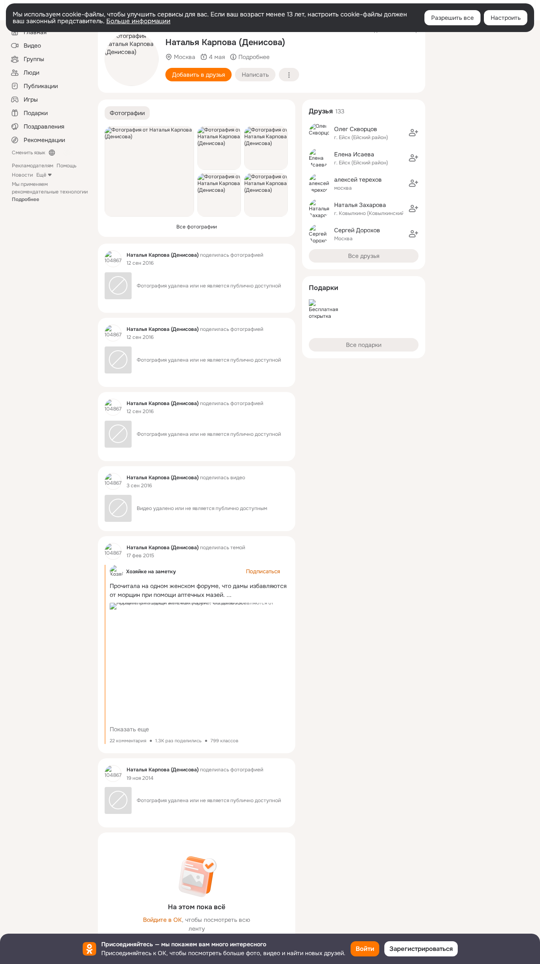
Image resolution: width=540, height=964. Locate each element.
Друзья (321, 111)
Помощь (66, 165)
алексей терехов (358, 179)
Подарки (323, 287)
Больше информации (138, 21)
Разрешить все (452, 17)
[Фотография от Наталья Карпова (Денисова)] (132, 59)
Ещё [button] (41, 175)
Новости (22, 175)
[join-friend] (413, 133)
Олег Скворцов (355, 129)
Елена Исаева (354, 154)
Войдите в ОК (162, 920)
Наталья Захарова (360, 205)
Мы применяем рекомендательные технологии (50, 192)
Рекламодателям (32, 165)
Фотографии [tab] (127, 113)
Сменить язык (28, 152)
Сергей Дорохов (357, 230)
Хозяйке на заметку (151, 571)
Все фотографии (196, 226)
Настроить (506, 17)
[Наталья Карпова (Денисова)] (113, 258)
